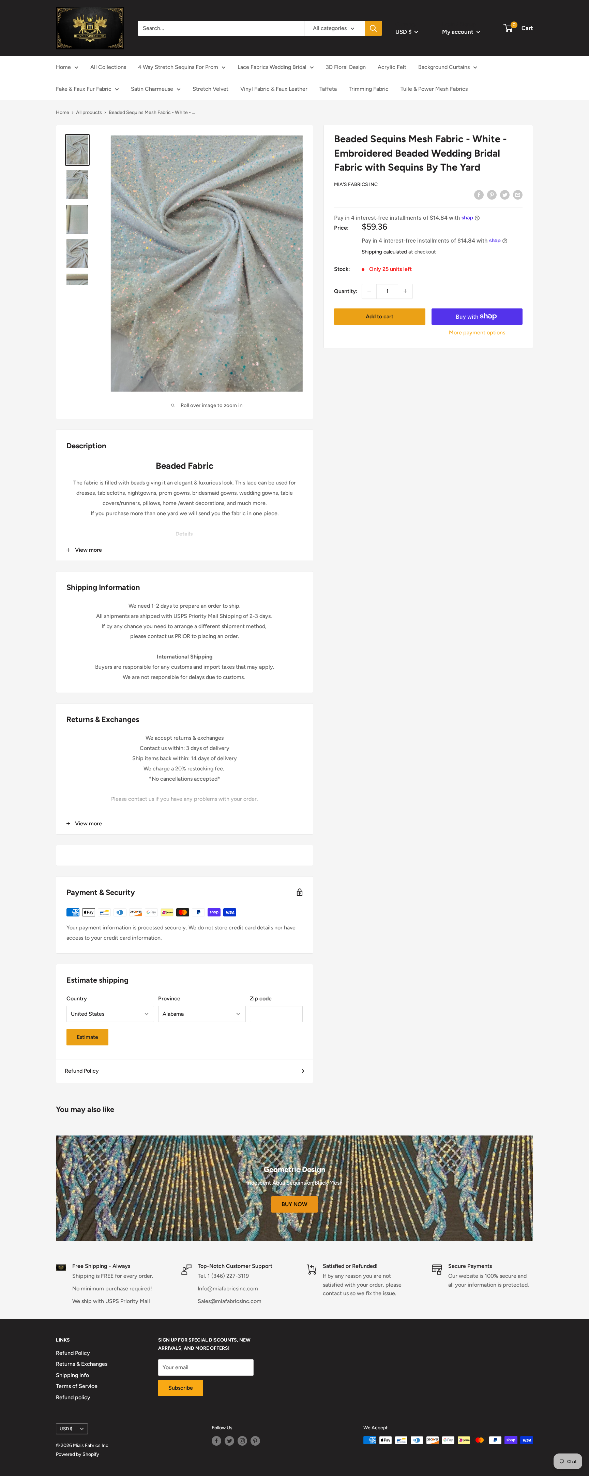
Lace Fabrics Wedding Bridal (272, 67)
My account (458, 31)
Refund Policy (82, 1071)
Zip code (261, 998)
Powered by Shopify (77, 1454)
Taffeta (328, 89)
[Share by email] (518, 194)
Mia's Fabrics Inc (356, 184)
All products (89, 112)
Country (76, 998)
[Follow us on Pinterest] (255, 1441)
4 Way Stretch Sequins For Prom (178, 67)
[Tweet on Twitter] (505, 194)
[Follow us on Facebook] (216, 1441)
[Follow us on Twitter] (229, 1441)
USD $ (66, 1428)
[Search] (373, 28)
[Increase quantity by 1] (405, 291)
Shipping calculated (384, 252)
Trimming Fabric (369, 89)
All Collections (108, 67)
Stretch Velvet (210, 89)
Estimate (87, 1037)
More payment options (477, 332)
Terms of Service (76, 1386)
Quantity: (346, 291)
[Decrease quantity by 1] (369, 291)
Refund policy (73, 1397)
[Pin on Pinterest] (492, 194)
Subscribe (180, 1388)
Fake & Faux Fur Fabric (83, 89)
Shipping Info (72, 1375)
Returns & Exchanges (81, 1364)
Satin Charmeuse (152, 89)
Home (63, 67)
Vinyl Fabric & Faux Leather (273, 89)
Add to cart (379, 316)
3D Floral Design (346, 67)
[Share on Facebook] (479, 194)
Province (169, 998)
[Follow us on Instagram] (242, 1441)
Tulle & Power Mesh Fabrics (434, 89)
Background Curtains (444, 67)
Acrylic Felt (392, 67)
